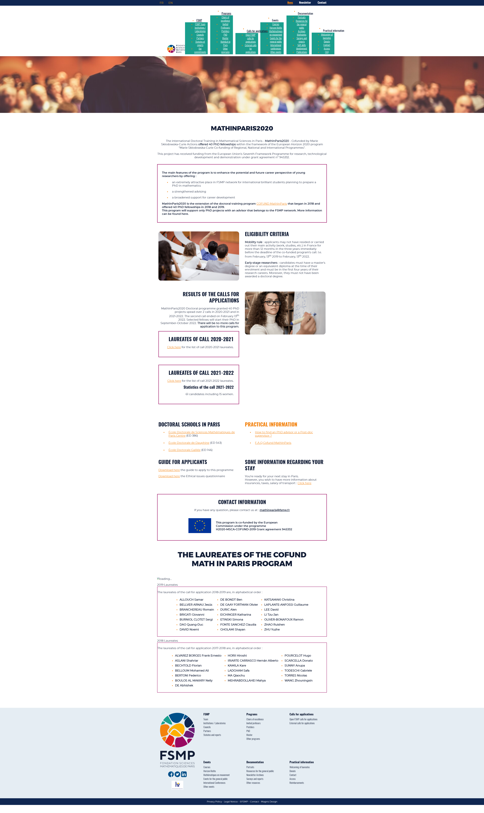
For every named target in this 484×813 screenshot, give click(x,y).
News (290, 2)
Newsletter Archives (255, 775)
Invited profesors (253, 723)
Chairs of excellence (255, 719)
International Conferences (214, 783)
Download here (169, 470)
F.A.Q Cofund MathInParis (273, 442)
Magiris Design (269, 801)
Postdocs (250, 727)
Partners (207, 731)
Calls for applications (301, 714)
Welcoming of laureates (300, 767)
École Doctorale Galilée (185, 450)
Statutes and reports (212, 735)
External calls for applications (302, 723)
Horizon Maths (209, 771)
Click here (174, 347)
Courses (206, 767)
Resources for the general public (260, 771)
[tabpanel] (242, 585)
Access (293, 779)
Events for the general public (215, 779)
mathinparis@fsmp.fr (275, 510)
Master (249, 735)
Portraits (250, 767)
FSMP (206, 714)
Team (205, 719)
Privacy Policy (214, 801)
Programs (251, 714)
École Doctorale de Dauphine (189, 442)
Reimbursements (297, 783)
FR (161, 2)
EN (171, 2)
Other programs (253, 739)
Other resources (253, 783)
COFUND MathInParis (271, 203)
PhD (248, 731)
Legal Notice (231, 801)
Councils (207, 727)
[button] (275, 20)
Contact (322, 2)
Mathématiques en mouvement (216, 775)
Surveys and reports (254, 779)
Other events (208, 787)
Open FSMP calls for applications (303, 719)
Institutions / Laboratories (214, 723)
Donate (293, 771)
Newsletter (305, 2)
